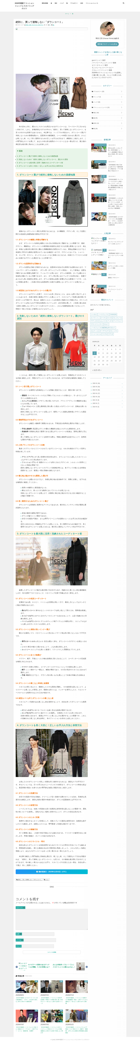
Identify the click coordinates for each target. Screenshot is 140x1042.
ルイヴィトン (95, 318)
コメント (20, 908)
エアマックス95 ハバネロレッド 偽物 (115, 267)
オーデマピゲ (104, 331)
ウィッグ (97, 97)
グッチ (109, 321)
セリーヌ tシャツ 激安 (100, 65)
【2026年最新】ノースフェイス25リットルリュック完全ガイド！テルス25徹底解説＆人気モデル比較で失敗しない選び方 (52, 1029)
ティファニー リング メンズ (115, 290)
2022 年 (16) (96, 396)
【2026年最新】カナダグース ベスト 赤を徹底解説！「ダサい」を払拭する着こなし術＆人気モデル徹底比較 (27, 999)
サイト (18, 946)
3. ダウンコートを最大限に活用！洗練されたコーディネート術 (40, 163)
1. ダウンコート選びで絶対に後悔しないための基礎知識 (37, 156)
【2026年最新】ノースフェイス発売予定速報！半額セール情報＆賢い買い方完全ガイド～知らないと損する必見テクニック (52, 1000)
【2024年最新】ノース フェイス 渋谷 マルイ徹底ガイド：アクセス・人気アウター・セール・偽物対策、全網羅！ (27, 1029)
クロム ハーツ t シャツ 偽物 (102, 70)
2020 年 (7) (95, 403)
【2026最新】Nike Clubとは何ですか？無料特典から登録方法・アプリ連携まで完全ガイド (115, 168)
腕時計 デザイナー (113, 277)
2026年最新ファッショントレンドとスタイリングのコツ (24, 6)
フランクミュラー (96, 324)
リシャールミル (96, 334)
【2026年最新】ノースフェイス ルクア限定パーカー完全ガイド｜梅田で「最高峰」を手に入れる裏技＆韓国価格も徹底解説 (76, 1029)
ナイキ (103, 318)
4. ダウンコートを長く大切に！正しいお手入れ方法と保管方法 (40, 166)
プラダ (111, 334)
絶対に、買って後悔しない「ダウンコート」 (30, 879)
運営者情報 (45, 3)
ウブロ (105, 334)
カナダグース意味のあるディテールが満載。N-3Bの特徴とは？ (39, 966)
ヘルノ (47, 879)
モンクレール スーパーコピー (103, 68)
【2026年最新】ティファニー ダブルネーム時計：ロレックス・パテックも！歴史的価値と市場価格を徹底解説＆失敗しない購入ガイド (115, 184)
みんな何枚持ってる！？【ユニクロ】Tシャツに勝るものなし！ (64, 966)
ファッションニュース (92, 3)
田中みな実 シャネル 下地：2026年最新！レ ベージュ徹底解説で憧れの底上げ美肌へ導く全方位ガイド (115, 152)
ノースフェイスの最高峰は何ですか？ (103, 327)
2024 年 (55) (96, 390)
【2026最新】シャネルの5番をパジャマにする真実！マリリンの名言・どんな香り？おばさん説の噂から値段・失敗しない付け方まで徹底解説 (115, 203)
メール (19, 940)
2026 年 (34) (96, 383)
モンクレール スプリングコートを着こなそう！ (115, 243)
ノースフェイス (103, 314)
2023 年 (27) (96, 393)
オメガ (109, 318)
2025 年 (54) (96, 386)
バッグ (62, 3)
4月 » (99, 370)
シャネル (94, 314)
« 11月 (94, 370)
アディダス (94, 321)
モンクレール (117, 318)
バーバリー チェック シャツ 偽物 (104, 63)
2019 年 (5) (95, 407)
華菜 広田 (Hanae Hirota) (34, 25)
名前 (19, 934)
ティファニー (117, 321)
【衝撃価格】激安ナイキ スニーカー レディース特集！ (115, 255)
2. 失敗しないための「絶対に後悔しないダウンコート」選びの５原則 (42, 159)
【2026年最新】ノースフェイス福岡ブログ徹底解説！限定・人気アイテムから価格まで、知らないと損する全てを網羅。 (76, 1000)
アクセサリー (74, 3)
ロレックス (113, 331)
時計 (56, 3)
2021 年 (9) (95, 400)
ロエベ (106, 324)
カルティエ (94, 331)
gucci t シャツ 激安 (99, 60)
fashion (113, 314)
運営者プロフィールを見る (107, 44)
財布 (82, 3)
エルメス (103, 321)
